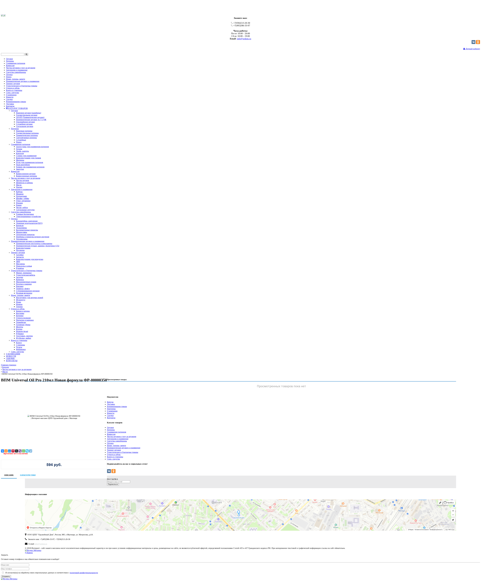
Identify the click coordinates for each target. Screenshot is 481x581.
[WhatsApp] (23, 450)
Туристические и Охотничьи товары (122, 452)
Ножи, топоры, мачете (116, 445)
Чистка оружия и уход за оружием (121, 436)
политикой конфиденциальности (84, 573)
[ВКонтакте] (2, 450)
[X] (16, 450)
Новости (110, 413)
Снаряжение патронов (116, 432)
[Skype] (27, 450)
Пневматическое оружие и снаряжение (123, 448)
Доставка (111, 404)
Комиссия (111, 434)
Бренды (110, 402)
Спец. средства (113, 459)
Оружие (110, 427)
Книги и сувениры (115, 457)
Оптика (110, 443)
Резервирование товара (117, 406)
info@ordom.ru (244, 38)
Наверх (29, 553)
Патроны (111, 430)
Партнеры (111, 409)
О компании (112, 411)
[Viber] (20, 450)
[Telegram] (30, 450)
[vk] (473, 43)
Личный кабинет (472, 49)
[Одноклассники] (478, 43)
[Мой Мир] (9, 450)
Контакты (111, 418)
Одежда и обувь (114, 454)
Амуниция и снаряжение (117, 439)
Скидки (110, 415)
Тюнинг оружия (114, 450)
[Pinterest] (13, 450)
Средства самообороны (117, 441)
